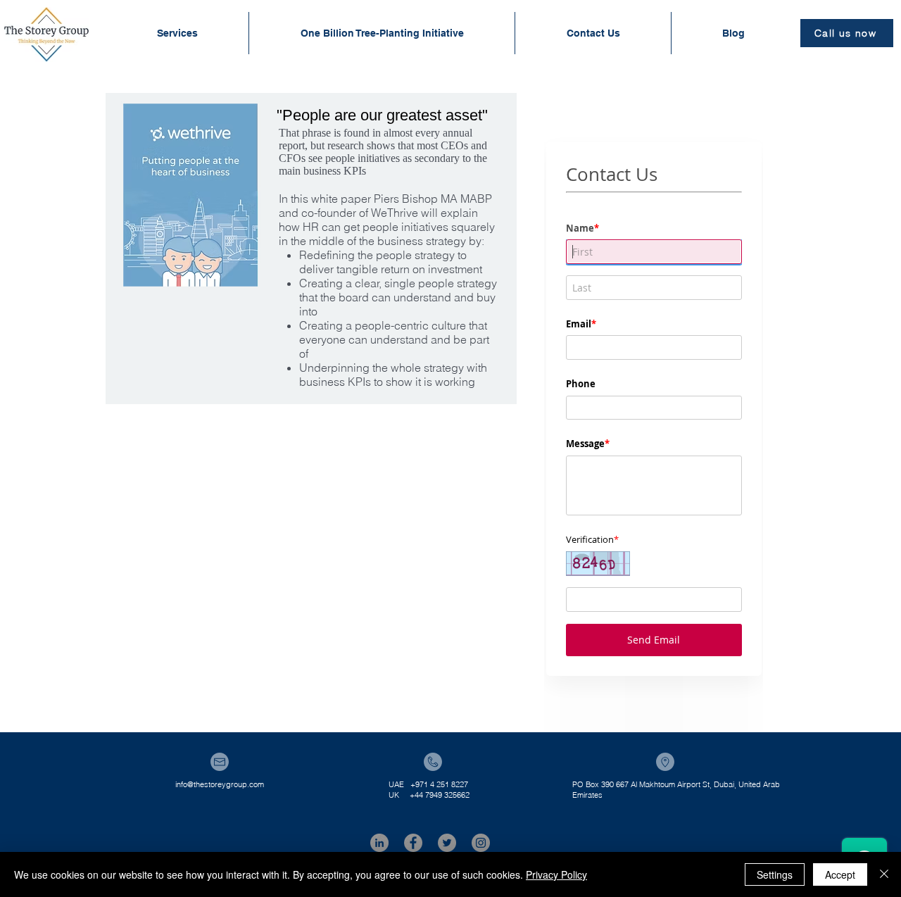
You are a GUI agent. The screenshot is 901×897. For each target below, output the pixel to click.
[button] (177, 33)
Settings (775, 874)
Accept (840, 874)
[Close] (884, 874)
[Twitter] (447, 843)
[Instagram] (481, 843)
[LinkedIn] (379, 843)
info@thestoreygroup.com (219, 784)
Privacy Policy (556, 874)
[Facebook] (413, 843)
